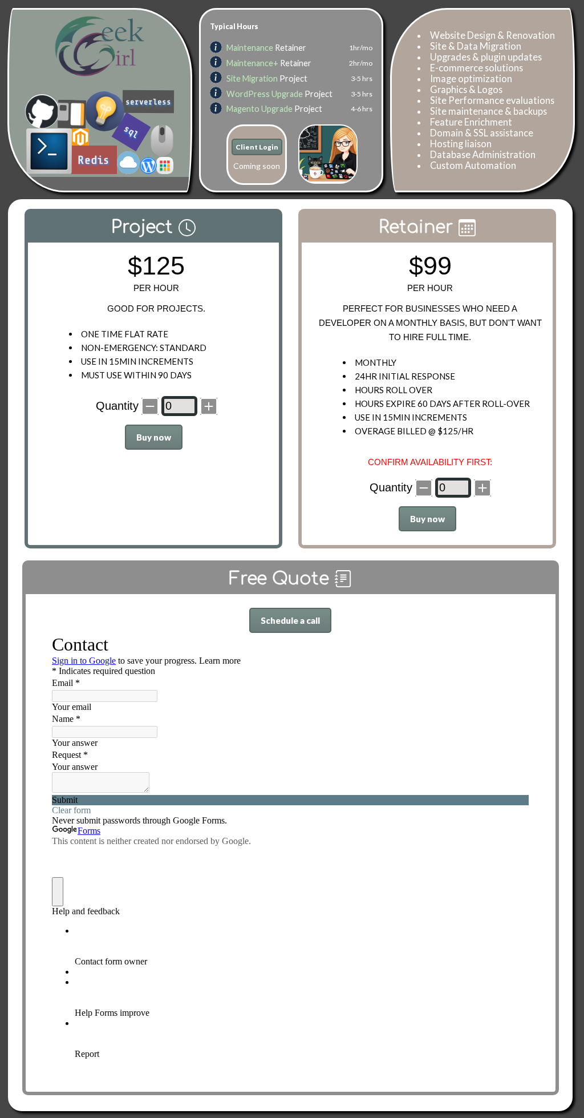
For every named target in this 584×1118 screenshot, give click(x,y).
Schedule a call (290, 620)
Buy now (153, 437)
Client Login (257, 147)
